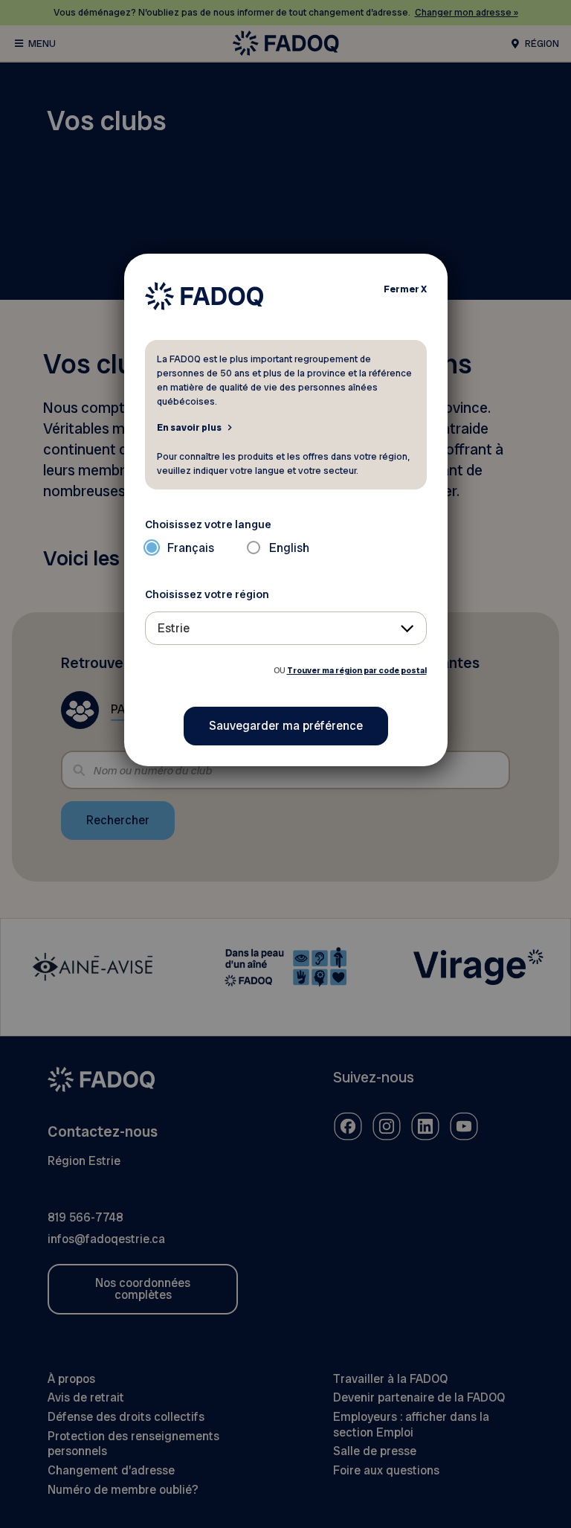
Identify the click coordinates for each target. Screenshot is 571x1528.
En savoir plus (189, 427)
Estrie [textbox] (174, 628)
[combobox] (286, 628)
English (289, 548)
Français (190, 548)
